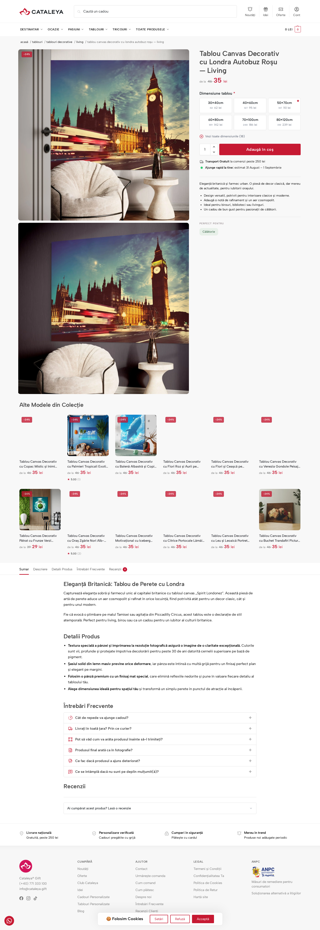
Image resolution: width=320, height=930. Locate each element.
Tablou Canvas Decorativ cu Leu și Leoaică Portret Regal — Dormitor (230, 538)
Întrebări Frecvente (91, 569)
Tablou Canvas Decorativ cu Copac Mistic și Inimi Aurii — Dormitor (38, 464)
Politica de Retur (206, 890)
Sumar (24, 569)
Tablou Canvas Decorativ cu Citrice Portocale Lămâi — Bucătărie (182, 538)
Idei (265, 15)
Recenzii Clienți (146, 911)
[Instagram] (29, 898)
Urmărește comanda (150, 876)
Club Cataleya (87, 883)
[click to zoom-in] (103, 135)
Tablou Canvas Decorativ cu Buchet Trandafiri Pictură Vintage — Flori (279, 538)
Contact (141, 869)
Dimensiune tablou (217, 93)
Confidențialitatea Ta (209, 876)
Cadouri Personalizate (93, 897)
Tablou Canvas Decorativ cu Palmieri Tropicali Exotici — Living (88, 464)
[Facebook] (22, 898)
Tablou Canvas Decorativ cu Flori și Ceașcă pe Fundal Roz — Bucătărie (230, 464)
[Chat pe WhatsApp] (9, 921)
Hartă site (201, 897)
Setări (159, 919)
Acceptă (203, 919)
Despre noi (143, 897)
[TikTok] (36, 898)
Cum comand (145, 883)
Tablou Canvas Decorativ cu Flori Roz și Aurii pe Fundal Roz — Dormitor (182, 464)
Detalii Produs (62, 569)
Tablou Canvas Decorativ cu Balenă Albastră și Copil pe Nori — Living (135, 464)
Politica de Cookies (208, 883)
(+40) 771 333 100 (33, 884)
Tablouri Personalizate (93, 904)
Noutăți (250, 15)
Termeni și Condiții (207, 869)
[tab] (25, 569)
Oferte (280, 15)
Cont (296, 15)
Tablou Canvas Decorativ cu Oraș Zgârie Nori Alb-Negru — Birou (86, 538)
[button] (293, 29)
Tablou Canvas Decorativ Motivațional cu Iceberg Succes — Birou (134, 538)
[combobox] (155, 11)
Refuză (180, 919)
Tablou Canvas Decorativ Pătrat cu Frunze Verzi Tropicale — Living (38, 538)
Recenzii (117, 569)
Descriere (40, 569)
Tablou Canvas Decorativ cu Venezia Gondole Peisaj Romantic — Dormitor (278, 464)
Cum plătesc (144, 890)
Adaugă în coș (260, 149)
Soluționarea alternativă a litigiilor (276, 893)
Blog (80, 911)
